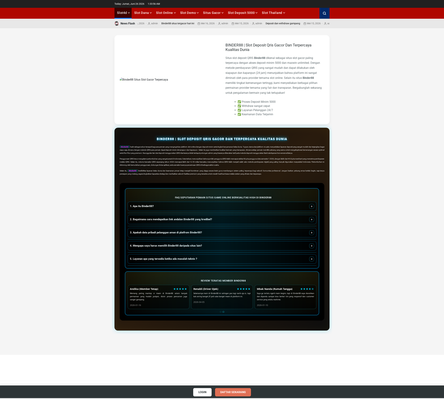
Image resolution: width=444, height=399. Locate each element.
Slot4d (122, 13)
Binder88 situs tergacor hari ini (167, 23)
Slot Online (164, 13)
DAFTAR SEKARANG (233, 392)
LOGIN (202, 392)
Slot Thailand (272, 13)
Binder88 (124, 147)
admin (143, 23)
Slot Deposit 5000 (241, 13)
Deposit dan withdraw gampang (272, 23)
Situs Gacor (211, 13)
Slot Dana (141, 13)
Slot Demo (188, 13)
